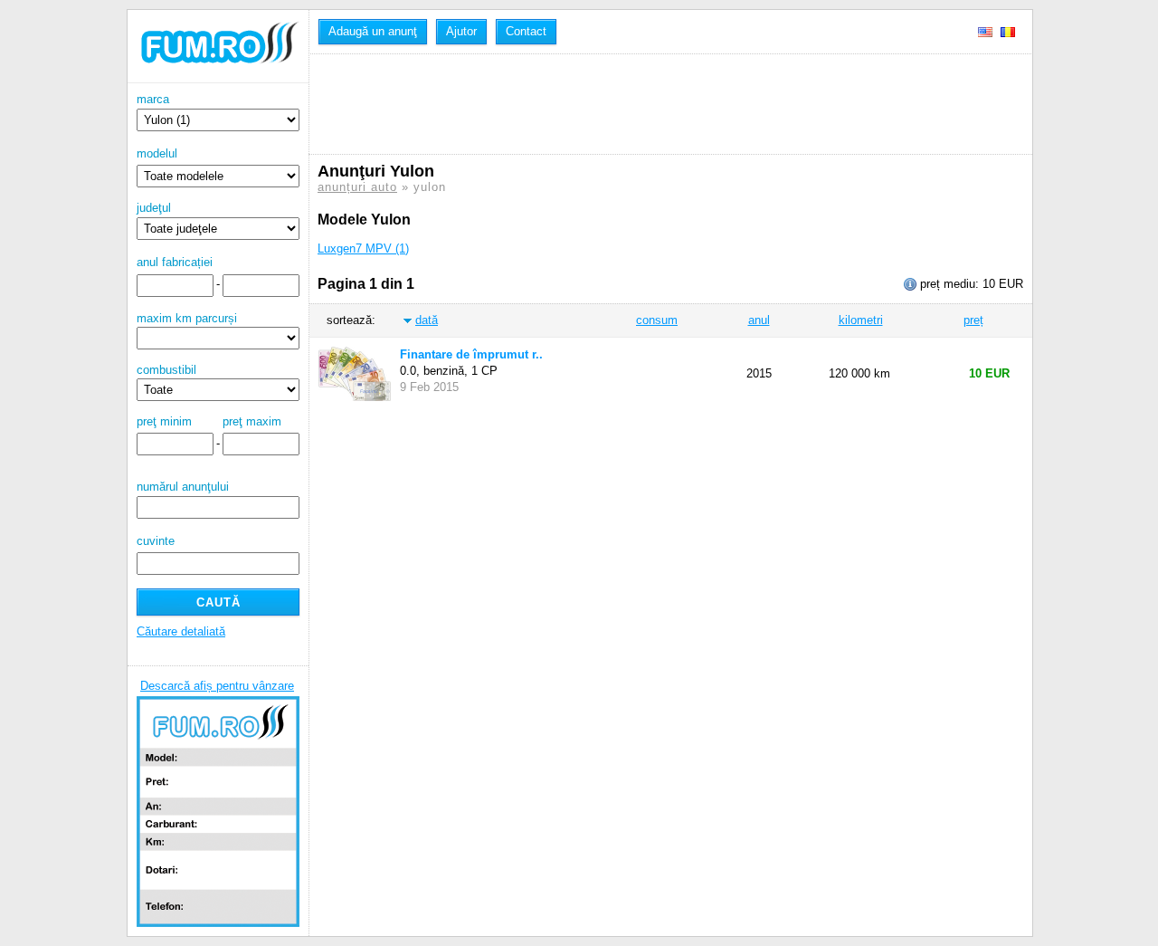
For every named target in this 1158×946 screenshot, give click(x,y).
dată (426, 320)
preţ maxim (252, 421)
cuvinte (156, 541)
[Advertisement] (647, 104)
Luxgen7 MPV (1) (363, 248)
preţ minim (164, 421)
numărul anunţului (183, 486)
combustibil (166, 370)
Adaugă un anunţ (372, 31)
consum (657, 320)
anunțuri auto (357, 187)
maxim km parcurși (187, 318)
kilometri (861, 320)
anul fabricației (175, 262)
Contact (526, 31)
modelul (157, 153)
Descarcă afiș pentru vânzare (217, 686)
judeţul (154, 208)
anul (759, 320)
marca (153, 99)
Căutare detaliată (181, 631)
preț (973, 320)
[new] (218, 79)
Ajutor (461, 31)
